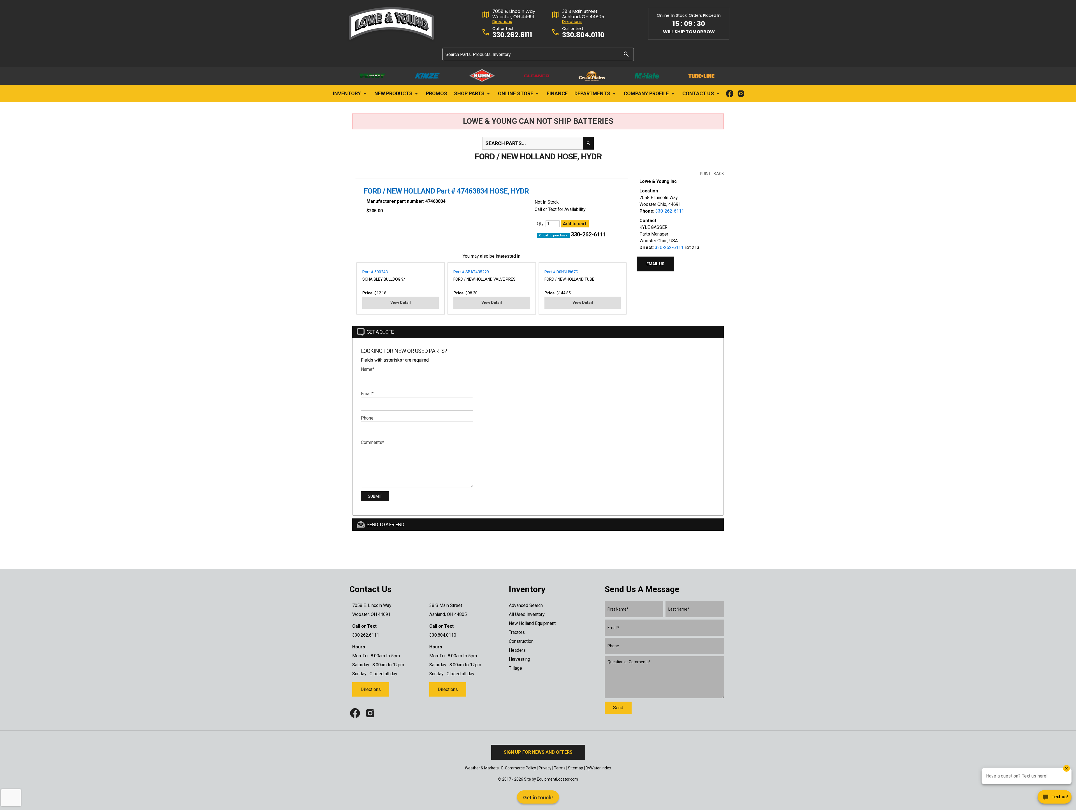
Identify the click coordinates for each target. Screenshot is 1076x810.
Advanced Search (526, 605)
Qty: (541, 223)
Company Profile (647, 93)
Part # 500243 (375, 272)
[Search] (626, 54)
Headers (517, 650)
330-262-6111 (588, 234)
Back (719, 173)
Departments (592, 93)
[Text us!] (1054, 798)
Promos (436, 93)
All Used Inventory (527, 614)
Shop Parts (470, 93)
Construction (521, 641)
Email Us (655, 264)
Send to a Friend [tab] (385, 524)
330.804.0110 (583, 35)
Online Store (516, 93)
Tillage (515, 668)
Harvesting (519, 659)
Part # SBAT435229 (471, 272)
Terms (559, 768)
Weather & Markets (482, 768)
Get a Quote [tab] (380, 332)
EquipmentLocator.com (557, 779)
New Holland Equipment (532, 623)
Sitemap (575, 768)
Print (705, 173)
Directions (502, 21)
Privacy (545, 768)
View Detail (400, 302)
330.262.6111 (512, 35)
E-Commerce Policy (518, 768)
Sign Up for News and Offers (538, 752)
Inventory (347, 93)
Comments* (372, 442)
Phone (367, 418)
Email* (367, 393)
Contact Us (698, 93)
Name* (367, 369)
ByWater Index (598, 768)
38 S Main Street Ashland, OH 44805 (583, 14)
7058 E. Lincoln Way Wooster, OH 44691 (513, 14)
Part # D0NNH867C (561, 272)
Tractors (517, 632)
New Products (394, 93)
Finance (557, 93)
